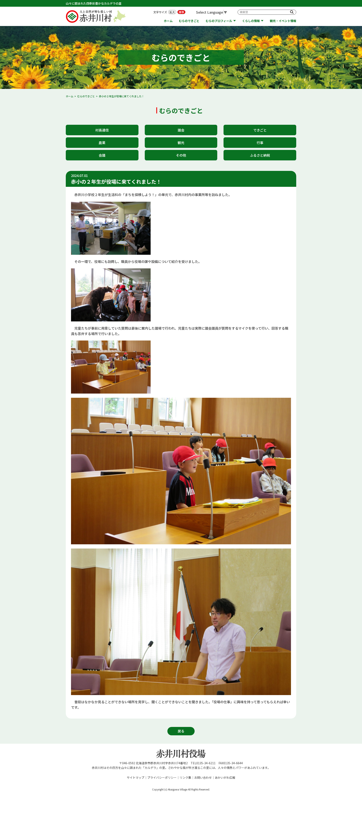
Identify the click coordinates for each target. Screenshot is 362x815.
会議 (102, 155)
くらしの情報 (251, 20)
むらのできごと (189, 20)
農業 (102, 142)
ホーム (168, 20)
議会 (181, 130)
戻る (181, 730)
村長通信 (102, 130)
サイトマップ (135, 777)
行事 (260, 142)
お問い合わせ (203, 777)
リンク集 (185, 777)
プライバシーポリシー (162, 777)
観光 (181, 142)
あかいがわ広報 (225, 777)
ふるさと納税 (260, 155)
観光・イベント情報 (283, 20)
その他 (181, 155)
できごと (260, 130)
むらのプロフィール (219, 20)
